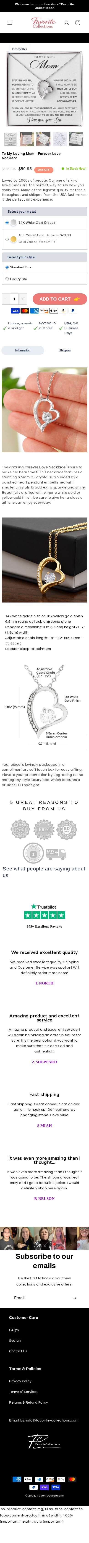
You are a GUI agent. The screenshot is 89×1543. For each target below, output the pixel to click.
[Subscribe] (74, 1298)
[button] (9, 22)
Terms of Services (23, 1392)
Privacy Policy (20, 1381)
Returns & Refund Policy (28, 1402)
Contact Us (18, 1351)
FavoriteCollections (50, 1495)
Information (22, 350)
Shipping (65, 350)
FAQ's (14, 1330)
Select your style (21, 257)
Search (15, 1340)
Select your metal (22, 211)
